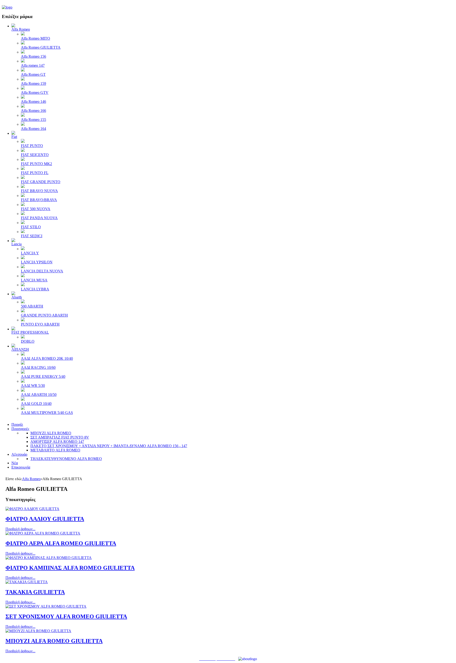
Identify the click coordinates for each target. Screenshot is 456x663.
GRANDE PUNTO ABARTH (44, 315)
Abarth (16, 297)
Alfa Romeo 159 (33, 83)
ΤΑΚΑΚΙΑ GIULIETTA (35, 592)
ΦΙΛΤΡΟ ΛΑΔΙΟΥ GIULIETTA (44, 519)
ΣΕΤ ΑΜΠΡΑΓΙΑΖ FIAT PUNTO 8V (59, 437)
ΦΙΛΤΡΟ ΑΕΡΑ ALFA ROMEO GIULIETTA (60, 543)
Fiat (14, 137)
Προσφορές (20, 429)
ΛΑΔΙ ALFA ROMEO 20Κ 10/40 (47, 358)
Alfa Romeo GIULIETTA (41, 47)
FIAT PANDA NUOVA (39, 218)
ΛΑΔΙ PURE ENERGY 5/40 (43, 376)
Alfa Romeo (20, 29)
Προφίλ (17, 424)
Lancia (16, 244)
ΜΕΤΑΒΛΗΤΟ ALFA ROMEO (55, 450)
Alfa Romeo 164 (33, 129)
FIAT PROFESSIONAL (30, 332)
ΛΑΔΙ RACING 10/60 (38, 367)
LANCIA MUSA (34, 280)
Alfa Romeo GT (33, 74)
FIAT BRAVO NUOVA (39, 191)
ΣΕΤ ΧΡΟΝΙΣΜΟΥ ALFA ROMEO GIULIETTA (66, 616)
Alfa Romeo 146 (33, 101)
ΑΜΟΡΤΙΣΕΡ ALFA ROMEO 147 (57, 442)
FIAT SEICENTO (35, 155)
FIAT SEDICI (31, 236)
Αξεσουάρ (19, 454)
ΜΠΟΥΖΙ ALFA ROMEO (50, 433)
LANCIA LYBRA (35, 289)
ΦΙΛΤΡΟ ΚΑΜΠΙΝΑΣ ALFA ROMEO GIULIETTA (70, 568)
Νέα (14, 463)
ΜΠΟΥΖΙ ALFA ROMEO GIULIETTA (54, 641)
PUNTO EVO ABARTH (40, 324)
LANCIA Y (30, 253)
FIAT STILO (31, 227)
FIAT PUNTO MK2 (36, 164)
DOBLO (27, 341)
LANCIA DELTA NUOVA (42, 271)
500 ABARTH (32, 306)
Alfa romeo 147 (33, 65)
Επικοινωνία (20, 467)
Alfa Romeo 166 (33, 111)
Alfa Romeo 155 (33, 120)
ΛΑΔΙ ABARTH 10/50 (39, 395)
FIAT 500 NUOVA (35, 209)
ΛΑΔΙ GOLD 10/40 (36, 404)
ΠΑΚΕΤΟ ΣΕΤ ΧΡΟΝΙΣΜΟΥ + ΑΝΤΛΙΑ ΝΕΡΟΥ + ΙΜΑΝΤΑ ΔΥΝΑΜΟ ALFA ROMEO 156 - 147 (108, 446)
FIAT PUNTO (32, 146)
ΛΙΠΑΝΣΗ (20, 349)
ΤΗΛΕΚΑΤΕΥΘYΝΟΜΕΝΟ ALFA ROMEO (66, 459)
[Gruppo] (7, 7)
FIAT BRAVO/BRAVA (39, 200)
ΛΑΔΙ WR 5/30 (33, 386)
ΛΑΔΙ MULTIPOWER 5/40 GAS (47, 413)
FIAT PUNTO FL (34, 173)
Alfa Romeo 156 (33, 56)
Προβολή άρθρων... (20, 529)
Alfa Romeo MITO (35, 38)
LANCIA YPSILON (36, 262)
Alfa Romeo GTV (34, 92)
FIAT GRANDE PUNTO (40, 182)
